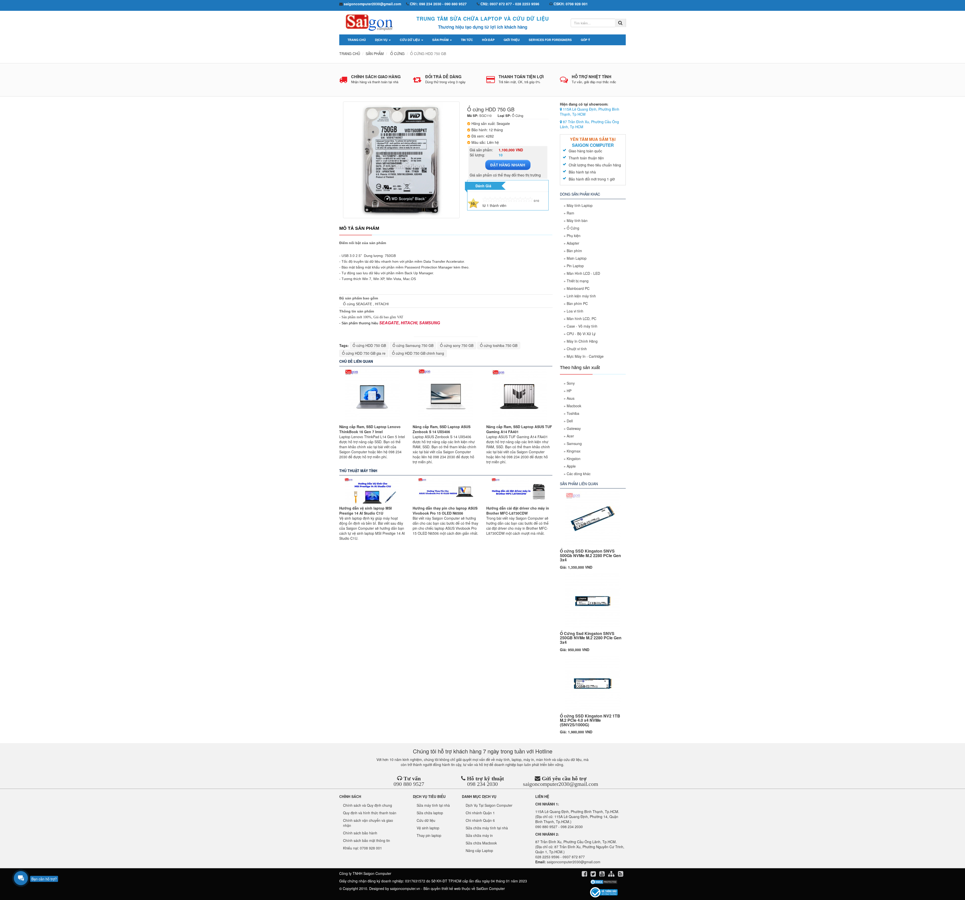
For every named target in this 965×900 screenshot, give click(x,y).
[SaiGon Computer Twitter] (594, 874)
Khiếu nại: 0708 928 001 (362, 847)
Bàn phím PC (577, 303)
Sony (571, 383)
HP (569, 390)
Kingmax (574, 451)
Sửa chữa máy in (479, 835)
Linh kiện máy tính (581, 295)
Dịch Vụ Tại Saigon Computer (489, 805)
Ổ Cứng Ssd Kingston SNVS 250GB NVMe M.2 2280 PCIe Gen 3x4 (590, 638)
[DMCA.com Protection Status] (604, 882)
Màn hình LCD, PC (581, 318)
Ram (570, 212)
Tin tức (467, 39)
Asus (570, 398)
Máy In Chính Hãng (582, 341)
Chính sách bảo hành (360, 832)
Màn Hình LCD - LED (583, 273)
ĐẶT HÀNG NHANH (507, 165)
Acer (570, 435)
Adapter (573, 243)
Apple (571, 466)
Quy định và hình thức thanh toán (369, 812)
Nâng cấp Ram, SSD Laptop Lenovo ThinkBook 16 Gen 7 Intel (370, 429)
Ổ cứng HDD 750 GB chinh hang (418, 353)
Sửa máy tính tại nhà (433, 805)
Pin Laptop (575, 265)
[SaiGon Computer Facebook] (585, 874)
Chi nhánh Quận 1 (480, 812)
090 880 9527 (409, 784)
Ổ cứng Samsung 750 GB (413, 345)
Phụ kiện (574, 235)
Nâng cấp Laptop (479, 850)
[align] (611, 874)
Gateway (574, 428)
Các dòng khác (579, 473)
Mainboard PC (578, 288)
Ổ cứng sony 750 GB (456, 345)
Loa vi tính (575, 310)
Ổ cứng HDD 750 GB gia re (363, 353)
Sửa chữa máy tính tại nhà (487, 827)
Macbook (574, 405)
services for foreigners (550, 39)
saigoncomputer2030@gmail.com (560, 784)
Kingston (574, 458)
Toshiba (573, 413)
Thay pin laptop (429, 835)
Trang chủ (357, 39)
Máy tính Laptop (580, 205)
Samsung (574, 443)
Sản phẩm (440, 39)
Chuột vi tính (577, 348)
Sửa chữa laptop (430, 812)
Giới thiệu (512, 39)
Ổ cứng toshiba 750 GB (498, 345)
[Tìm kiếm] (620, 23)
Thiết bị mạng (578, 280)
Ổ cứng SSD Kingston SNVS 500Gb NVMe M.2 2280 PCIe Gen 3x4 (590, 555)
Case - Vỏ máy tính (582, 326)
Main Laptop (577, 258)
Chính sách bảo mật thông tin (366, 840)
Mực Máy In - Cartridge (585, 356)
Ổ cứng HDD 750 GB (369, 345)
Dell (570, 420)
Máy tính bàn (577, 220)
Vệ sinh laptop (428, 827)
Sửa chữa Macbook (481, 842)
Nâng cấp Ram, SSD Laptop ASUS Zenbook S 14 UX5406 (441, 429)
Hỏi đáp (488, 39)
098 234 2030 (482, 784)
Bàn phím (574, 250)
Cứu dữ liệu (410, 39)
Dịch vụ (381, 39)
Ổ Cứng (573, 228)
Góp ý (585, 39)
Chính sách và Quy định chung (367, 805)
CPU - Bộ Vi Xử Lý (581, 333)
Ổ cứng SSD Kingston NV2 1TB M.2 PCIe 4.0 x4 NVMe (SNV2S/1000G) (590, 720)
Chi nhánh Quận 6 (480, 820)
